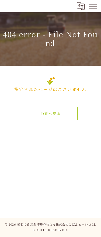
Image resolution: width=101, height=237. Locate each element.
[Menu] (92, 6)
